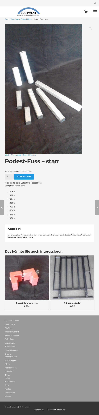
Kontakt (8, 389)
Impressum (39, 410)
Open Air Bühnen (12, 321)
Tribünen (8, 354)
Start (6, 19)
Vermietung (15, 19)
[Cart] (86, 11)
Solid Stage (9, 339)
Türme (7, 375)
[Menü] (95, 11)
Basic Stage (10, 324)
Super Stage (10, 343)
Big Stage (9, 328)
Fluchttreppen (10, 360)
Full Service (10, 381)
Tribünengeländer (72, 303)
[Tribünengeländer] (72, 257)
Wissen (8, 396)
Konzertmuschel (12, 332)
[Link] (29, 11)
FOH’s (7, 364)
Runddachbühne (12, 335)
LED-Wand (9, 371)
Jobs (7, 385)
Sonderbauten (11, 357)
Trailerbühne (10, 346)
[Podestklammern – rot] (27, 257)
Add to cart (24, 176)
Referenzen (10, 393)
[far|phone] (95, 3)
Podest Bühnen (26, 19)
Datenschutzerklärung (56, 410)
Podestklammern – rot (27, 303)
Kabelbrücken (10, 368)
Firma (7, 378)
